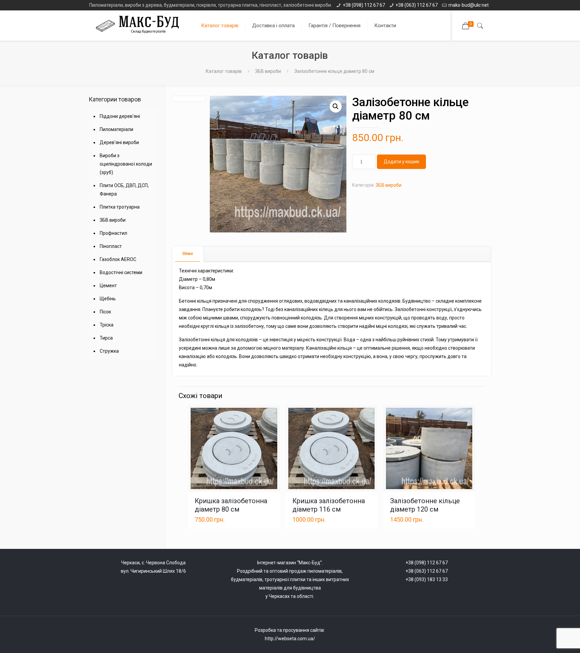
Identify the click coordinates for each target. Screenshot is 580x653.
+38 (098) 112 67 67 (364, 5)
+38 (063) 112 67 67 (416, 5)
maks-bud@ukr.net (468, 5)
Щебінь (108, 298)
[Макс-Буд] (140, 25)
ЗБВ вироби (268, 71)
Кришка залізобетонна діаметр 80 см (231, 505)
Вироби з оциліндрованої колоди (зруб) (126, 164)
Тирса (106, 338)
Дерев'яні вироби (119, 142)
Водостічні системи (121, 272)
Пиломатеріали (116, 129)
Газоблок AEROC (118, 259)
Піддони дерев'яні (120, 116)
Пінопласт (111, 246)
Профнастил (113, 233)
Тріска (106, 325)
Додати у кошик (401, 161)
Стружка (109, 351)
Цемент (108, 285)
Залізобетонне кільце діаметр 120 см (425, 505)
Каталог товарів (224, 71)
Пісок (105, 311)
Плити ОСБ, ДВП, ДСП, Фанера (124, 190)
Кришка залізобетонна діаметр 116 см (328, 505)
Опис (187, 253)
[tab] (188, 253)
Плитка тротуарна (120, 207)
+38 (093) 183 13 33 (426, 579)
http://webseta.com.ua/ (290, 638)
